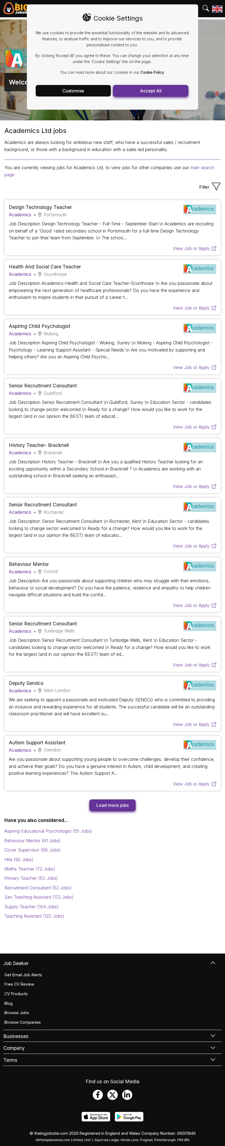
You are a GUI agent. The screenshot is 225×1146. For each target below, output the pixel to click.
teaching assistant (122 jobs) (34, 916)
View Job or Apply (191, 248)
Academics (20, 214)
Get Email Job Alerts (23, 974)
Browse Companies (22, 1022)
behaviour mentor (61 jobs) (32, 840)
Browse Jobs (16, 1012)
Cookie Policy (152, 72)
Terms (10, 1060)
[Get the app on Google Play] (129, 1120)
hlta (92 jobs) (18, 859)
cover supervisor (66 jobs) (32, 850)
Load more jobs (112, 805)
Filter (204, 187)
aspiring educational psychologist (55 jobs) (48, 831)
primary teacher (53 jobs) (31, 878)
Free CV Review (19, 984)
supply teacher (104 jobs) (31, 906)
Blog (8, 1003)
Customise (73, 90)
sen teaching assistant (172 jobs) (39, 897)
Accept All (151, 90)
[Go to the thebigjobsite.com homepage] (16, 8)
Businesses (16, 1036)
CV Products (16, 993)
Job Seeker (16, 963)
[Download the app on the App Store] (95, 1120)
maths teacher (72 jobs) (29, 869)
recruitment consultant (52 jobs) (38, 887)
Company (14, 1048)
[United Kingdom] (217, 8)
